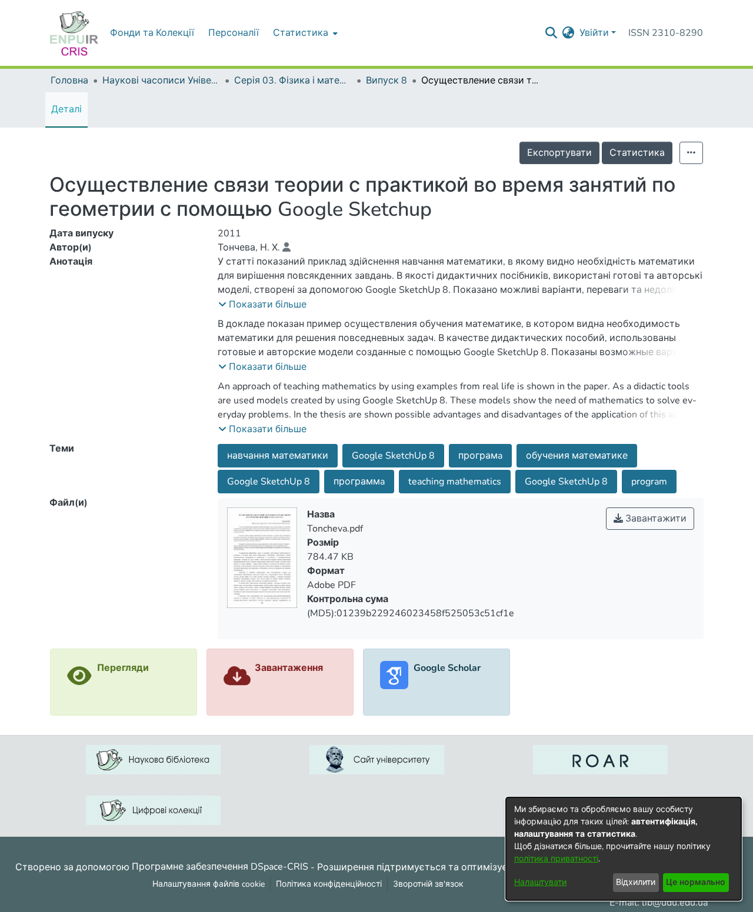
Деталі (66, 109)
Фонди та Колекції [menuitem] (152, 32)
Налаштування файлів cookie (208, 884)
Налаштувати (540, 882)
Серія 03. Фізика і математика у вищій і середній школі (293, 80)
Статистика (637, 152)
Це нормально (695, 882)
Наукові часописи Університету (161, 80)
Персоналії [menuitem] (233, 32)
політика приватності (556, 858)
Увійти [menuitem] (594, 32)
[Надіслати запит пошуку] (551, 33)
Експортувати (559, 152)
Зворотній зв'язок (428, 884)
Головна (69, 80)
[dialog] (623, 848)
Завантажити (655, 518)
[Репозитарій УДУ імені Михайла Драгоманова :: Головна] (74, 33)
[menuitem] (304, 33)
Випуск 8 (386, 80)
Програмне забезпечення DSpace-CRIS (220, 866)
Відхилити (635, 882)
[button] (262, 304)
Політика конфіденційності (329, 884)
